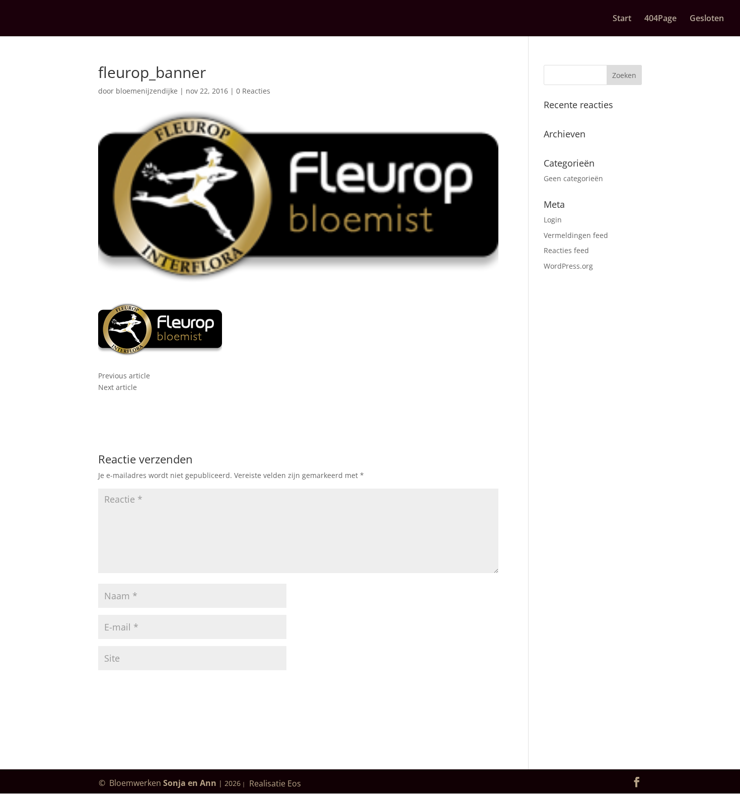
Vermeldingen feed (576, 235)
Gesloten (707, 19)
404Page (660, 19)
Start (622, 19)
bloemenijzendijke (147, 91)
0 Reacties (253, 91)
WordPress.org (568, 266)
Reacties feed (566, 250)
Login (553, 219)
